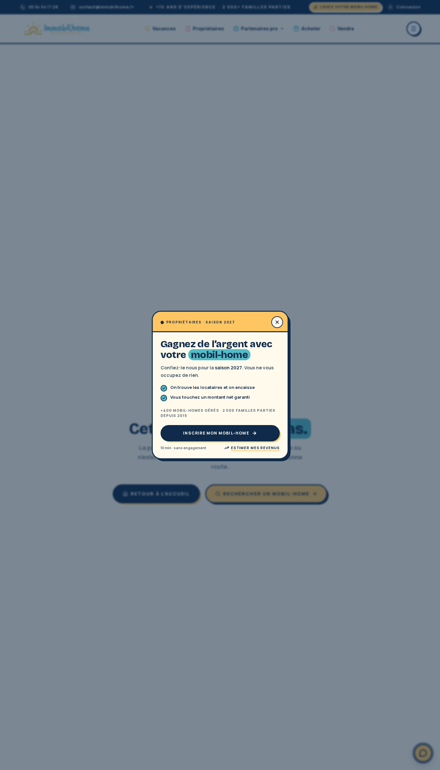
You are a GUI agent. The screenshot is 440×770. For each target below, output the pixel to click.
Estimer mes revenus (255, 447)
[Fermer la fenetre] (277, 322)
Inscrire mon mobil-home (216, 433)
